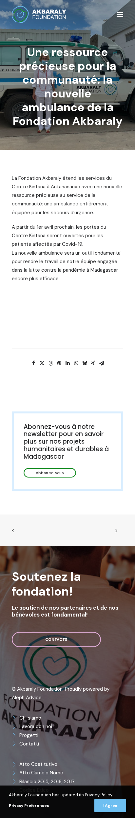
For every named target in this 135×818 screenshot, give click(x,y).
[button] (120, 14)
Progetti (28, 735)
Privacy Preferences (29, 805)
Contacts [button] (56, 639)
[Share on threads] (50, 363)
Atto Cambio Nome (41, 772)
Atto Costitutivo (38, 764)
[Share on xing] (93, 363)
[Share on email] (102, 363)
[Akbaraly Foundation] (39, 14)
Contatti (29, 744)
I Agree (110, 805)
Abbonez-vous (50, 472)
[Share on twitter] (42, 363)
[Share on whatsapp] (76, 363)
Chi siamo (30, 718)
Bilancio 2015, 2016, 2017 (47, 781)
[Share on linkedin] (67, 363)
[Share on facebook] (33, 363)
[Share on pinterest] (59, 363)
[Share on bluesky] (84, 363)
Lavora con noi (35, 726)
